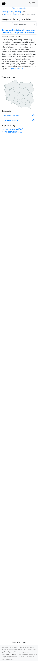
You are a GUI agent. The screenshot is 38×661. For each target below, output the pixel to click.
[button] (30, 3)
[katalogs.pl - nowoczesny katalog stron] (4, 3)
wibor (19, 128)
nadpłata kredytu (8, 129)
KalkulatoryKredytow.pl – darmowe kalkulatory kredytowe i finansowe (18, 31)
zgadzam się (5, 652)
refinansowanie (10, 131)
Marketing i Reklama (11, 14)
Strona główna (7, 12)
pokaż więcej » (17, 69)
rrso (20, 132)
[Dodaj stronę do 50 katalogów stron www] (19, 8)
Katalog (18, 12)
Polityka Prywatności (11, 654)
